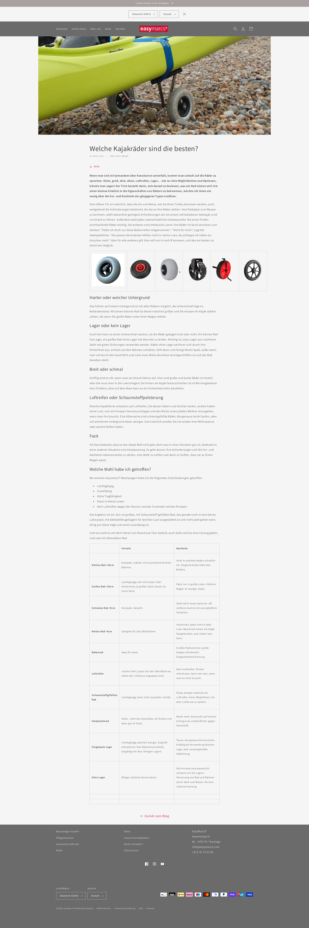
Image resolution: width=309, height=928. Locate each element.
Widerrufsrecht (104, 908)
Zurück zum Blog (156, 816)
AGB (141, 908)
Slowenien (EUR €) (69, 895)
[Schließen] (184, 14)
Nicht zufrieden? (133, 844)
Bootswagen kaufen (67, 831)
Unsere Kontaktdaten (136, 837)
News (127, 831)
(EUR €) (141, 14)
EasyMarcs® (69, 908)
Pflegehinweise (64, 837)
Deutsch (167, 14)
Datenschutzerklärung (125, 908)
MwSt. (59, 850)
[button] (235, 29)
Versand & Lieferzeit (67, 844)
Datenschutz (131, 850)
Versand (150, 908)
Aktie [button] (97, 166)
